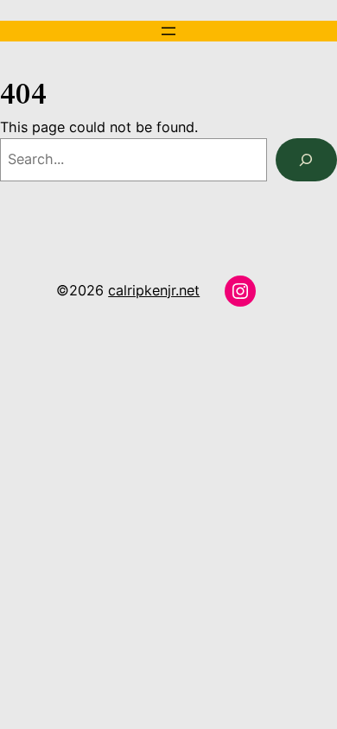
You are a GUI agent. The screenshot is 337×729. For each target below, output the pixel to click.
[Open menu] (168, 31)
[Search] (306, 159)
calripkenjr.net (154, 290)
